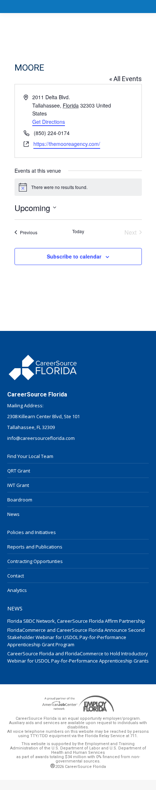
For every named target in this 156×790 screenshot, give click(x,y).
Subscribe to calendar (74, 256)
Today (78, 231)
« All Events (125, 79)
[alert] (78, 187)
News (13, 514)
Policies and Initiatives (31, 532)
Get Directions (48, 121)
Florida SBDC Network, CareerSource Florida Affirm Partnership (76, 621)
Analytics (17, 590)
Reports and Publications (34, 546)
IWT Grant (18, 485)
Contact (15, 575)
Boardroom (19, 499)
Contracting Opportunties (35, 561)
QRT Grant (18, 470)
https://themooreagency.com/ (66, 143)
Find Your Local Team (30, 456)
